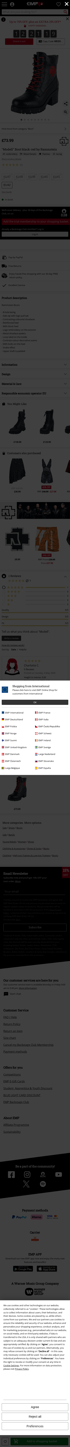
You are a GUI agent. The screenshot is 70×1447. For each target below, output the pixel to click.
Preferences (35, 1426)
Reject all (35, 1416)
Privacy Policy (22, 1368)
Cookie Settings (11, 1365)
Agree (35, 1407)
